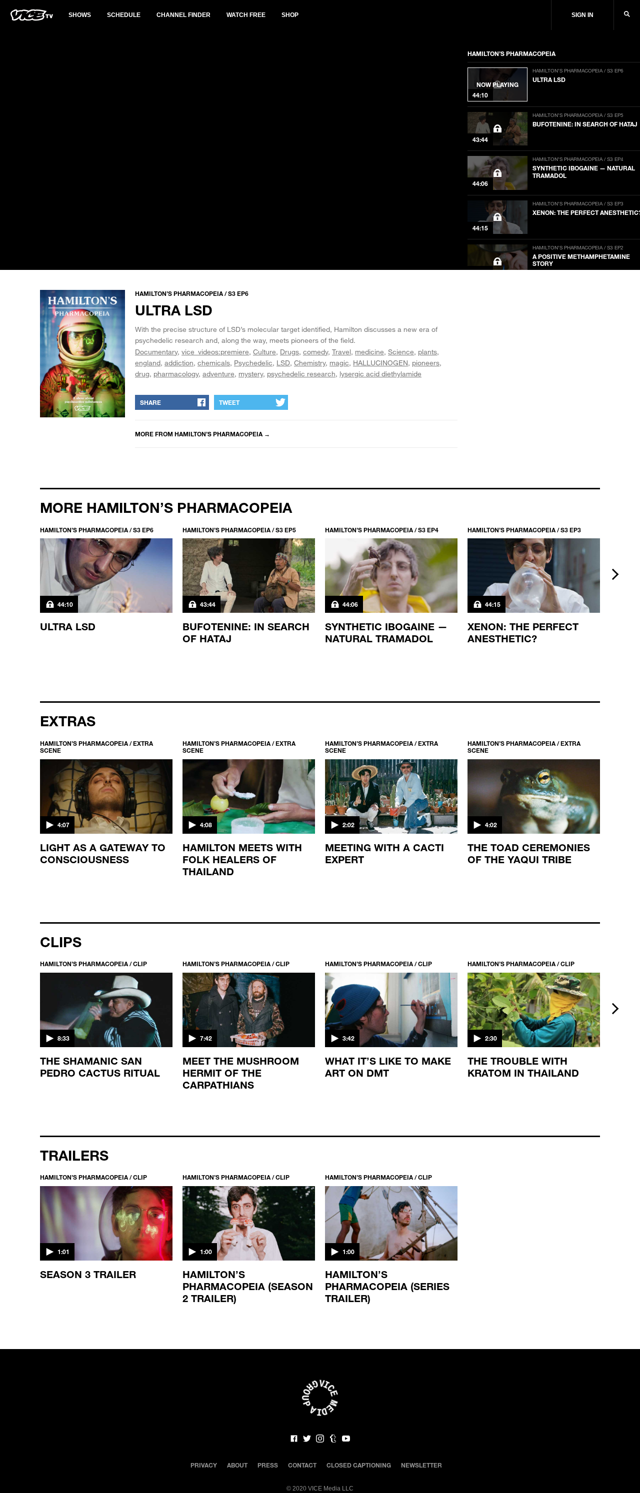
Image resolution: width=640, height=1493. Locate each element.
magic (339, 362)
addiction (179, 362)
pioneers (426, 362)
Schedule (123, 14)
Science (401, 351)
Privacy (203, 1465)
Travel (341, 351)
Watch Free (246, 14)
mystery (250, 373)
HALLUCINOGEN (380, 362)
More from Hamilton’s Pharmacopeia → (202, 434)
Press (268, 1465)
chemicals (214, 362)
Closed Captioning (358, 1465)
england (147, 362)
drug (142, 373)
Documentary (156, 351)
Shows (79, 14)
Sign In (583, 14)
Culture (264, 351)
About (237, 1465)
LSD (283, 362)
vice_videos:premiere (215, 351)
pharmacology (176, 373)
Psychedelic (253, 362)
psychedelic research (301, 373)
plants (427, 351)
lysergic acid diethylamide (381, 373)
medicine (369, 351)
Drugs (289, 351)
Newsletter (421, 1465)
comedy (315, 351)
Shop (290, 14)
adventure (218, 373)
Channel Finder (183, 14)
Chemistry (310, 362)
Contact (302, 1465)
